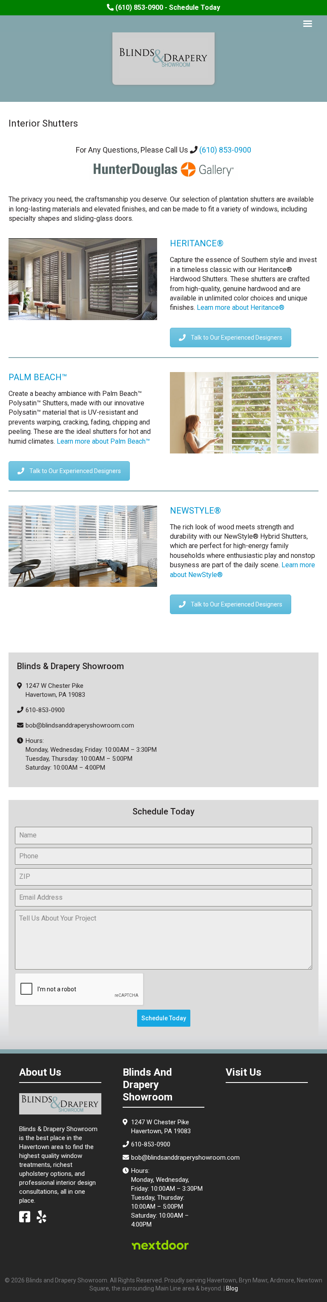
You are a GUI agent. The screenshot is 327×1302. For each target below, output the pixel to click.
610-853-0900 (45, 710)
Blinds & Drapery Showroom (163, 57)
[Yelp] (41, 1219)
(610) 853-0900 (225, 149)
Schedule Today (163, 1018)
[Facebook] (24, 1219)
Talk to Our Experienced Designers (236, 337)
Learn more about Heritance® (240, 307)
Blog (232, 1288)
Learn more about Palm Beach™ (103, 441)
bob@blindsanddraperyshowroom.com (80, 725)
